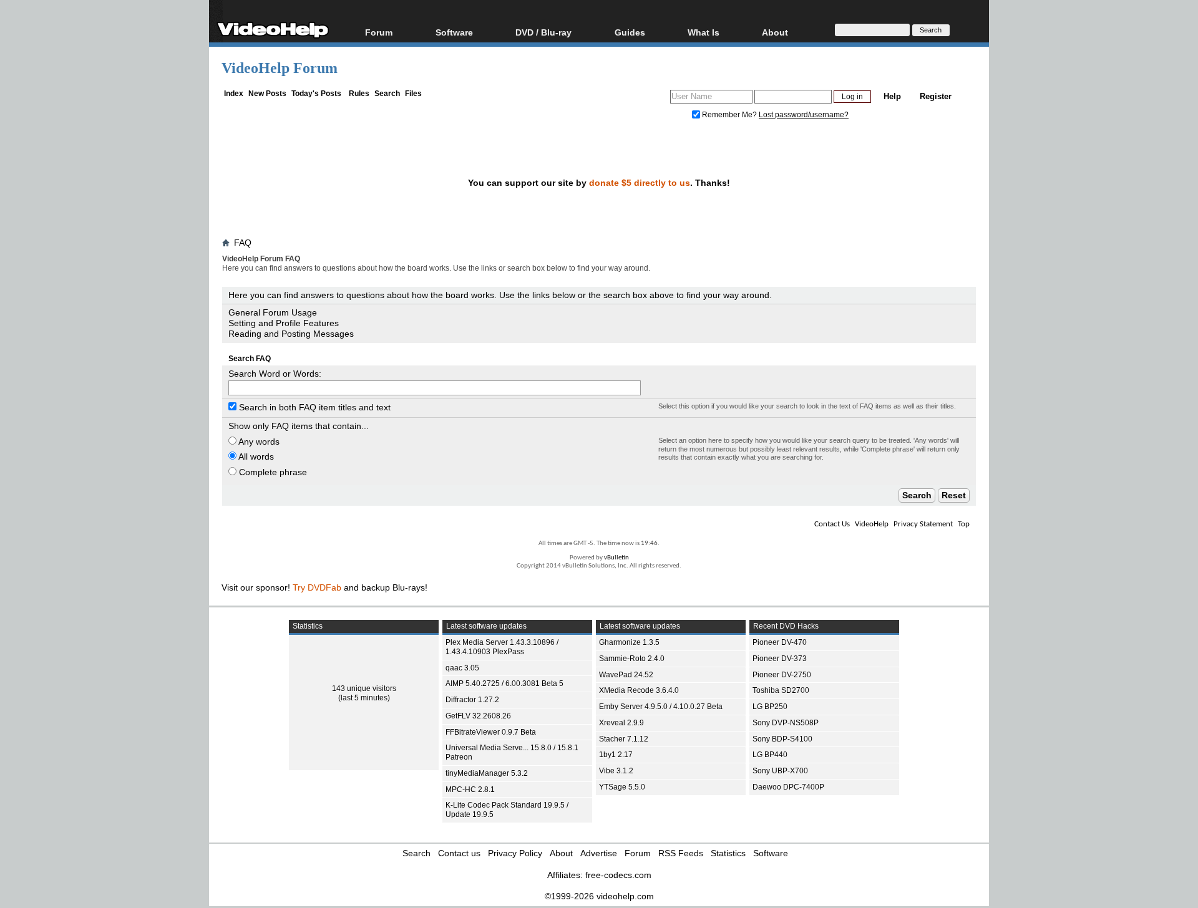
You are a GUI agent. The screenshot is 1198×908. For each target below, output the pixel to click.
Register (936, 96)
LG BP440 (769, 754)
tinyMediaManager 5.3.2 (487, 773)
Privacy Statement (923, 524)
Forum (378, 32)
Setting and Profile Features (283, 323)
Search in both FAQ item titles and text (313, 407)
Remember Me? (729, 114)
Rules (359, 93)
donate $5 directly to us (639, 183)
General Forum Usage (272, 312)
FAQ (242, 243)
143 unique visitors (364, 688)
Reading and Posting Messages (291, 334)
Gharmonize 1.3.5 (629, 642)
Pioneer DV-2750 (781, 674)
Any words (258, 442)
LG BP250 (769, 706)
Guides (630, 32)
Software (454, 32)
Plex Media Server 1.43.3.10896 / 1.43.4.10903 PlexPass (502, 647)
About (561, 853)
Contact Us (832, 524)
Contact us (459, 853)
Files (413, 93)
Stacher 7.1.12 (623, 739)
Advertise (598, 853)
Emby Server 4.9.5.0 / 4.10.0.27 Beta (661, 706)
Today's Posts (316, 93)
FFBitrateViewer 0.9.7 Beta (491, 732)
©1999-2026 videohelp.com (599, 896)
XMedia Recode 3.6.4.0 (639, 690)
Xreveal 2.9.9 (621, 722)
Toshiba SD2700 (780, 690)
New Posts (267, 93)
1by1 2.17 (616, 754)
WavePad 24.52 (626, 674)
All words (255, 456)
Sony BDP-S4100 (782, 739)
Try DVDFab (317, 587)
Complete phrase (271, 472)
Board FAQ (247, 280)
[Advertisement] (1111, 312)
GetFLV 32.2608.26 (478, 716)
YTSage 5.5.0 (622, 787)
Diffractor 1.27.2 (472, 699)
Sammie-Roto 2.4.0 (632, 658)
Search (387, 93)
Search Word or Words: (274, 374)
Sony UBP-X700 (780, 770)
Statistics (728, 853)
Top (964, 524)
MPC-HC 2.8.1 (470, 789)
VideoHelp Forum (280, 68)
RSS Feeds (680, 853)
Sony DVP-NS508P (785, 722)
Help (892, 96)
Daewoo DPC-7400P (788, 787)
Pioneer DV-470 (779, 642)
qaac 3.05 (462, 668)
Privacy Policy (515, 853)
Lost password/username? (804, 114)
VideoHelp (872, 524)
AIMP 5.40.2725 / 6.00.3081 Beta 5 (504, 683)
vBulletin (616, 557)
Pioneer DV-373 (779, 658)
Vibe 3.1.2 (616, 770)
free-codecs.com (618, 875)
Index (233, 93)
